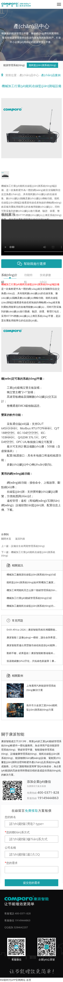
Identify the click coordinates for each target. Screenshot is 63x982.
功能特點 (28, 275)
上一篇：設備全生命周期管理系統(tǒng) (23, 546)
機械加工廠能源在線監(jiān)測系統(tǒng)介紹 (31, 574)
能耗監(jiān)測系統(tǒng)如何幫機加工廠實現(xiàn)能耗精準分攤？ (32, 582)
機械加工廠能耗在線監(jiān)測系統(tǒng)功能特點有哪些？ (32, 605)
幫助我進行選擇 (35, 264)
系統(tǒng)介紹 (9, 275)
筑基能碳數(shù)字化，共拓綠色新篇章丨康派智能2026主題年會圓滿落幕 (32, 661)
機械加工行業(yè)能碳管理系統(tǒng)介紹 (29, 598)
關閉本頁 (6, 538)
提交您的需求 (31, 883)
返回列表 (20, 538)
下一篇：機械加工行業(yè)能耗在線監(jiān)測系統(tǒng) (28, 553)
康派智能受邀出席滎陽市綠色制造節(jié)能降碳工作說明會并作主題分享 (32, 645)
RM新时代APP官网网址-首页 (15, 979)
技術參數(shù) (45, 275)
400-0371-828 (48, 792)
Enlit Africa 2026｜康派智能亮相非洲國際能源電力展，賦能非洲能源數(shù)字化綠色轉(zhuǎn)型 (32, 629)
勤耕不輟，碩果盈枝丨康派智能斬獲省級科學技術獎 (32, 653)
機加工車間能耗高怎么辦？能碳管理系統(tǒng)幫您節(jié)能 (32, 590)
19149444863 (48, 798)
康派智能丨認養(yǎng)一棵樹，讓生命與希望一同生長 (32, 637)
